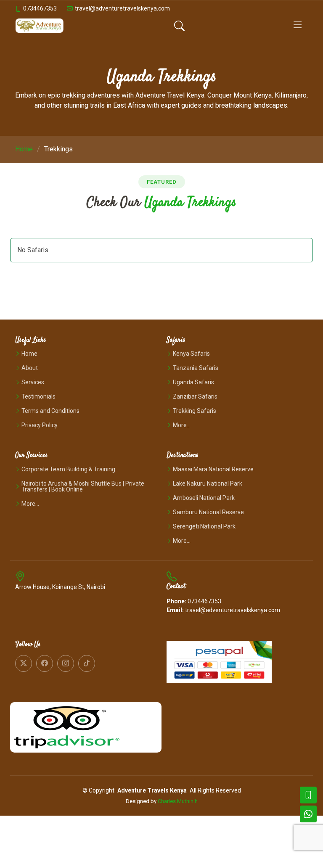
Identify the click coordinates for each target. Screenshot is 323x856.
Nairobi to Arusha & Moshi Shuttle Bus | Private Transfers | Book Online (82, 486)
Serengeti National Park (204, 526)
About (29, 368)
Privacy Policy (39, 425)
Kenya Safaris (191, 354)
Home (24, 149)
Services (32, 382)
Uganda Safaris (193, 382)
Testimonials (38, 396)
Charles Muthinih (178, 801)
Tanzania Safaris (195, 368)
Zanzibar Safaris (195, 396)
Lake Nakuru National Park (207, 483)
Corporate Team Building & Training (68, 469)
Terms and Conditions (50, 411)
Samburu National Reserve (208, 512)
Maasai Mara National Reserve (213, 469)
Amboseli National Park (204, 498)
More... (182, 425)
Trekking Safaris (194, 411)
